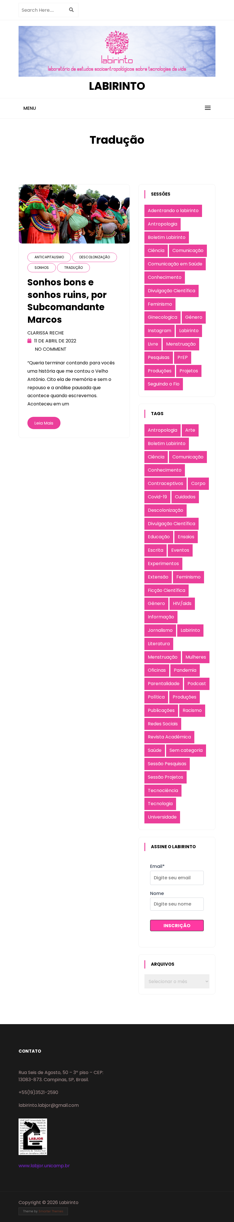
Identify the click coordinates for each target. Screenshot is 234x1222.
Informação (161, 617)
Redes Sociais (163, 723)
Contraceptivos (165, 483)
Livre (153, 344)
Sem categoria (186, 750)
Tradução (73, 267)
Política (156, 697)
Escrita (155, 550)
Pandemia (185, 670)
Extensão (158, 577)
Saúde (155, 750)
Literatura (159, 643)
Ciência (156, 250)
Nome (157, 893)
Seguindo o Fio (163, 384)
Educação (159, 536)
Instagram (159, 330)
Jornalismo (160, 630)
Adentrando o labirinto (173, 210)
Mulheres (195, 657)
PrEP (182, 357)
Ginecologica (162, 317)
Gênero (193, 317)
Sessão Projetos (165, 777)
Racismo (192, 710)
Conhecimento (164, 277)
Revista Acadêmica (169, 737)
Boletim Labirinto (166, 237)
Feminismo (160, 304)
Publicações (161, 710)
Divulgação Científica (171, 290)
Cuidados (185, 497)
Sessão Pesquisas (167, 763)
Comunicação (187, 250)
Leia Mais (44, 423)
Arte (190, 430)
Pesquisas (159, 357)
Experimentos (163, 563)
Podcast (196, 683)
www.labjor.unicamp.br (44, 1165)
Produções (160, 371)
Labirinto (117, 86)
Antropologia (162, 224)
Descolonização (94, 257)
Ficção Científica (166, 590)
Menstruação (181, 344)
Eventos (180, 550)
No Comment (50, 349)
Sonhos (42, 267)
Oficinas (157, 670)
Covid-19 (157, 497)
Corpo (198, 483)
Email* (157, 866)
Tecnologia (160, 803)
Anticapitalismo (49, 257)
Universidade (162, 817)
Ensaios (186, 536)
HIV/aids (182, 603)
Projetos (188, 371)
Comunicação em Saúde (175, 264)
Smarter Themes (51, 1211)
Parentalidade (163, 683)
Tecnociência (163, 790)
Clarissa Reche (45, 333)
